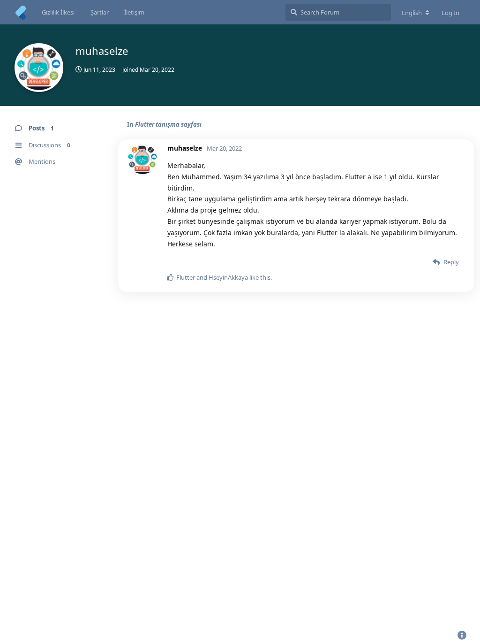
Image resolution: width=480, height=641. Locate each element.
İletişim (134, 12)
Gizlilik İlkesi (58, 12)
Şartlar (99, 12)
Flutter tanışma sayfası (168, 124)
